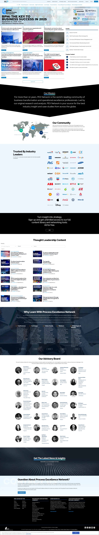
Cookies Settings (74, 529)
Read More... (4, 50)
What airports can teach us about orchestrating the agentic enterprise (53, 29)
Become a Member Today (37, 515)
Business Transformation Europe (76, 49)
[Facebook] (88, 528)
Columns (24, 504)
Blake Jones (44, 402)
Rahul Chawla (44, 379)
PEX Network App (36, 512)
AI (17, 4)
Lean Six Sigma (46, 4)
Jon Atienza (44, 368)
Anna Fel (43, 391)
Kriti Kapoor (80, 403)
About (87, 1)
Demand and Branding (36, 519)
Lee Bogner (80, 367)
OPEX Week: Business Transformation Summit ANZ (80, 46)
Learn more (71, 511)
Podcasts (24, 502)
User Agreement (35, 509)
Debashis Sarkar (45, 425)
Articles (23, 501)
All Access (34, 520)
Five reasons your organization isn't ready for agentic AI (32, 29)
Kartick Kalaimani (63, 402)
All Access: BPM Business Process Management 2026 (81, 39)
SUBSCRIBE (49, 464)
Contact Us (21, 492)
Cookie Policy (35, 511)
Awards (33, 503)
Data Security (31, 4)
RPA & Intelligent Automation (77, 4)
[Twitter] (90, 528)
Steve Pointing (52, 31)
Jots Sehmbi (62, 425)
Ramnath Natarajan (82, 414)
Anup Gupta (80, 392)
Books (15, 506)
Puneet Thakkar (26, 436)
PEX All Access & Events (72, 1)
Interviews (16, 504)
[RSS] (95, 528)
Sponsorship (81, 1)
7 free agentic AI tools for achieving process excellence (80, 59)
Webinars (24, 505)
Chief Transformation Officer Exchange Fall (79, 36)
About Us (34, 505)
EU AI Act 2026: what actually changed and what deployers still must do (11, 29)
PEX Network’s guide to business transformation (78, 67)
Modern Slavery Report (65, 529)
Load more (33, 81)
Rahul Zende (62, 436)
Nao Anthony (26, 366)
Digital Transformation (39, 4)
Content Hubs (54, 1)
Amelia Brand (9, 31)
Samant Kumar (45, 413)
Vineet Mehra (63, 413)
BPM (19, 4)
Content (48, 1)
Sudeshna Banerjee (64, 367)
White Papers (17, 505)
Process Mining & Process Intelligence (64, 4)
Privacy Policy (57, 529)
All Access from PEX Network (38, 513)
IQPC (57, 527)
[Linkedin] (86, 528)
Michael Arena (30, 58)
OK (75, 532)
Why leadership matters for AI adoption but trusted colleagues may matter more (33, 55)
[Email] (92, 528)
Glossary (24, 506)
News (15, 501)
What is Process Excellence (38, 508)
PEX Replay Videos (62, 1)
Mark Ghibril (62, 392)
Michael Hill (46, 264)
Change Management (24, 4)
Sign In (91, 1)
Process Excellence (53, 4)
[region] (49, 533)
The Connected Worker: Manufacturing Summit (79, 42)
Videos (15, 502)
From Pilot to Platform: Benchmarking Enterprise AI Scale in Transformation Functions (11, 55)
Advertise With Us (36, 502)
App (23, 508)
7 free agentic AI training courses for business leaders (80, 62)
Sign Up (96, 1)
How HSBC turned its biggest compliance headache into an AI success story (52, 55)
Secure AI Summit (73, 32)
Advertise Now (53, 511)
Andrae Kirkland (26, 414)
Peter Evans (25, 390)
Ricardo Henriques (27, 401)
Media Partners (35, 516)
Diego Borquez (26, 378)
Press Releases (17, 508)
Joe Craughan (63, 380)
